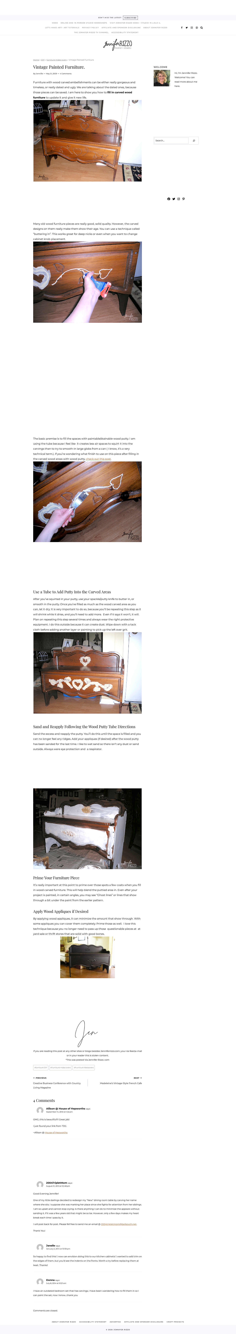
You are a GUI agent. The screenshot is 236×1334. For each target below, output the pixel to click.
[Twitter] (187, 27)
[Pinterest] (197, 27)
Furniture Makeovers (84, 1068)
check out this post (98, 459)
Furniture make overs (60, 1068)
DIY (43, 60)
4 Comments (65, 74)
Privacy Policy (90, 28)
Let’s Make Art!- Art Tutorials (62, 28)
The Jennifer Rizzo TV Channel (91, 32)
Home (55, 23)
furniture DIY (40, 1068)
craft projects (175, 1322)
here (177, 86)
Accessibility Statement (124, 32)
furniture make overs (57, 60)
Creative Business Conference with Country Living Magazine (57, 1083)
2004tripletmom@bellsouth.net (118, 1224)
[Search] (194, 141)
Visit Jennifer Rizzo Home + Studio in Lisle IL (135, 23)
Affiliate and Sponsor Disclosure (121, 28)
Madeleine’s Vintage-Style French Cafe (121, 1081)
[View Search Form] (201, 27)
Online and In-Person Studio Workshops (84, 23)
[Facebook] (182, 27)
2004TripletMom (56, 1182)
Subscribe (130, 18)
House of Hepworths (56, 1132)
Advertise (115, 1322)
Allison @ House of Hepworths (65, 1108)
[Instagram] (192, 27)
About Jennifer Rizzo (155, 28)
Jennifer (39, 74)
